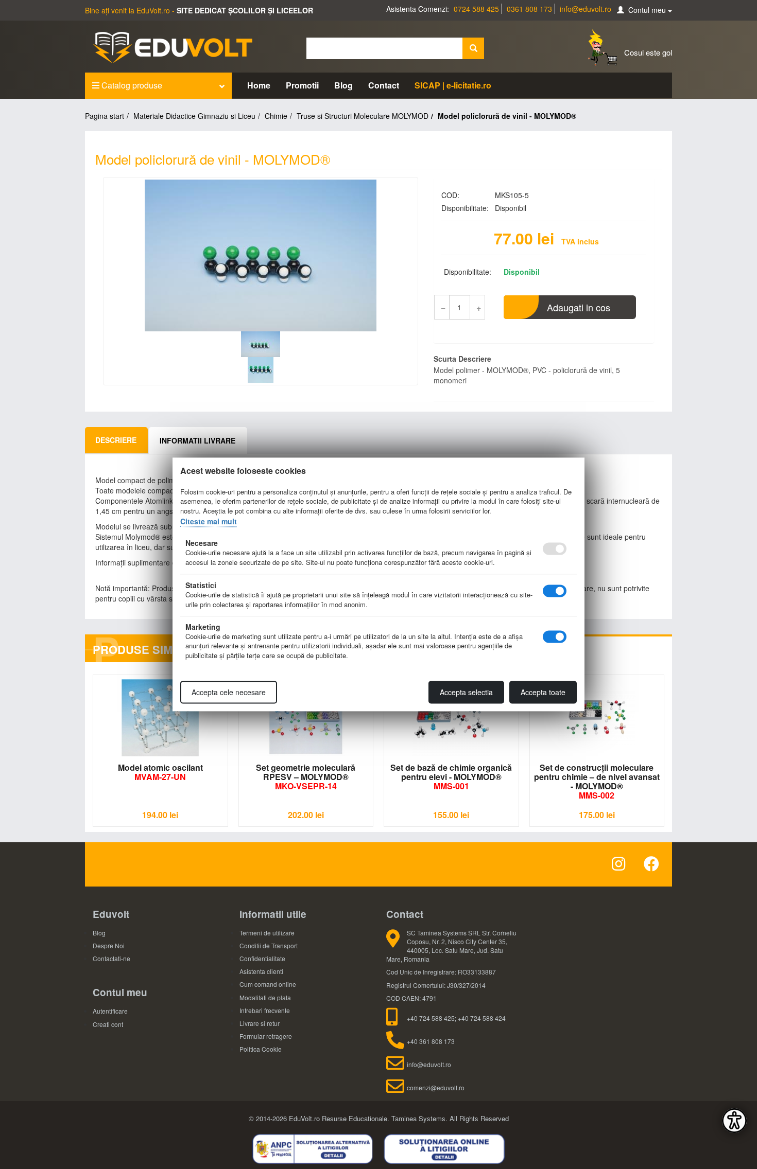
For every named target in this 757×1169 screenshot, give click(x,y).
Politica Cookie (260, 1048)
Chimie (276, 116)
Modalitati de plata (265, 997)
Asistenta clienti (261, 971)
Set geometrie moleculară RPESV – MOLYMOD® (305, 776)
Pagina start (104, 116)
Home (258, 85)
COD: (450, 195)
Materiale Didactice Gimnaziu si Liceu (194, 116)
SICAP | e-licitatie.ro (453, 85)
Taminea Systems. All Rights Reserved (450, 1118)
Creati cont (108, 1024)
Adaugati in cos (578, 307)
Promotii (302, 85)
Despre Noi (109, 945)
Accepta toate (543, 692)
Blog (343, 85)
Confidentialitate (262, 958)
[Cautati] (473, 48)
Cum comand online (267, 984)
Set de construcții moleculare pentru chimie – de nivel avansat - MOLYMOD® (597, 781)
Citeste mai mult (208, 521)
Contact (383, 85)
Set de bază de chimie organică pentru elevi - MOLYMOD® (451, 776)
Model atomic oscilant (160, 772)
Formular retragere (265, 1036)
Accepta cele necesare (229, 692)
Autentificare (110, 1010)
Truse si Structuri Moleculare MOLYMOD (362, 116)
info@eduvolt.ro (585, 9)
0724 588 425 (476, 9)
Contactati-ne (111, 958)
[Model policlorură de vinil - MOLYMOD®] (261, 255)
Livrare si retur (259, 1023)
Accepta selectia (466, 692)
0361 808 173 (529, 9)
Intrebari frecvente (264, 1010)
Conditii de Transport (268, 945)
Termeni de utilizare (267, 932)
